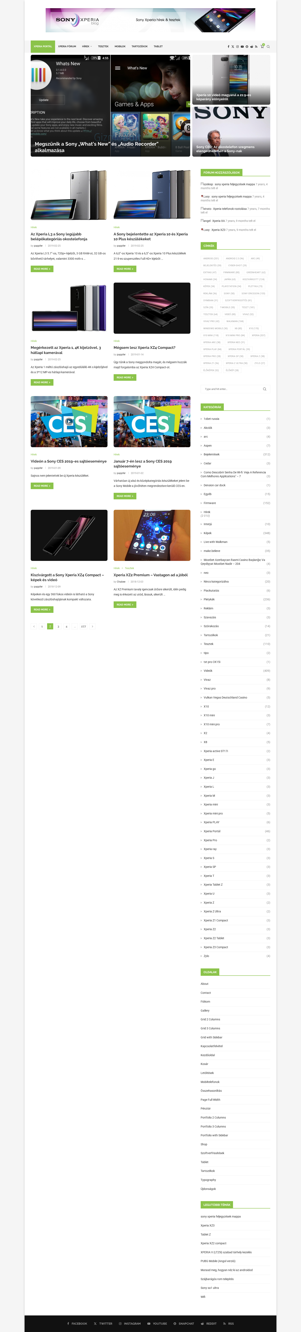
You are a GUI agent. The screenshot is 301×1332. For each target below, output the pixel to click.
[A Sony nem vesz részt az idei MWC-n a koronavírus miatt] (110, 106)
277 (83, 626)
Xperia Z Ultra (237, 363)
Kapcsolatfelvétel (212, 1046)
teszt (248, 307)
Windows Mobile (215, 328)
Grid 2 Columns (210, 1019)
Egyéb (237, 494)
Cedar (237, 463)
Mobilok (120, 46)
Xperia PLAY (237, 822)
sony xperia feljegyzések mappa (235, 184)
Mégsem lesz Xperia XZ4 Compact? (144, 347)
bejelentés (212, 265)
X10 (254, 328)
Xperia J (237, 777)
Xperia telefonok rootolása (230, 208)
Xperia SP (235, 356)
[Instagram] (237, 47)
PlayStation (231, 286)
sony (229, 293)
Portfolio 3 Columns (213, 1126)
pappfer (38, 245)
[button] (38, 105)
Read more (41, 268)
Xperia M (237, 795)
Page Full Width (210, 1099)
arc (237, 436)
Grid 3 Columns (210, 1028)
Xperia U (237, 893)
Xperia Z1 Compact (237, 920)
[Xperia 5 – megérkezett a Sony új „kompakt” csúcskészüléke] (231, 132)
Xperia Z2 (237, 929)
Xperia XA (218, 220)
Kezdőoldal (208, 1055)
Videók (237, 670)
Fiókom (205, 1001)
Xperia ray (237, 849)
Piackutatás (237, 590)
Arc (255, 258)
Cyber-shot (237, 265)
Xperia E (237, 759)
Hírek (85, 46)
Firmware (231, 272)
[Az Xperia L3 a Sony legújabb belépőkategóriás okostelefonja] (69, 194)
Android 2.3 (235, 258)
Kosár (204, 1064)
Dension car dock (237, 485)
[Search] (268, 47)
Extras (209, 272)
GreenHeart (256, 272)
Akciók (237, 427)
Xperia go (237, 768)
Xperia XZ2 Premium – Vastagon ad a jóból (151, 575)
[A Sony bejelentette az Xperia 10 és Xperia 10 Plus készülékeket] (152, 194)
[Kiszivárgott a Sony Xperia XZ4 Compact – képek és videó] (69, 535)
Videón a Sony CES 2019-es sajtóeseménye (69, 461)
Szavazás (237, 617)
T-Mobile (227, 307)
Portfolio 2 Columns (213, 1117)
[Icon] (69, 421)
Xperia (258, 335)
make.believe (237, 551)
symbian (210, 300)
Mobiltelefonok (210, 1082)
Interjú (237, 524)
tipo (237, 653)
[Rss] (256, 47)
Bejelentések (237, 454)
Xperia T (237, 875)
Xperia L (237, 786)
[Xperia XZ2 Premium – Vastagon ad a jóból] (152, 535)
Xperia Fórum (67, 46)
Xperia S (237, 858)
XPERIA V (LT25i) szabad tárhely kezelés (226, 1252)
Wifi (203, 1296)
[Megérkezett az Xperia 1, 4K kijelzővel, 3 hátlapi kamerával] (69, 308)
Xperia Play (212, 349)
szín (208, 307)
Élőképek (211, 370)
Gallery (205, 1010)
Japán (230, 279)
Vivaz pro (211, 321)
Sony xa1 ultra (210, 1287)
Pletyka (255, 286)
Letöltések (207, 1073)
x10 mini (211, 335)
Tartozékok (140, 46)
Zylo (260, 363)
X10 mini (237, 715)
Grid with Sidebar (211, 1037)
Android (211, 258)
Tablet (158, 46)
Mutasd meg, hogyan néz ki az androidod (227, 1270)
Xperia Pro (212, 356)
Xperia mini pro (237, 813)
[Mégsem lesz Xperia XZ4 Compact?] (152, 308)
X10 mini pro (235, 335)
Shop (204, 1144)
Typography (208, 1180)
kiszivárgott (254, 279)
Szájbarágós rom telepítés (217, 1279)
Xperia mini (237, 804)
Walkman (235, 321)
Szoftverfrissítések (212, 1153)
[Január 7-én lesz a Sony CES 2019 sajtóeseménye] (152, 421)
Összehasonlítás (211, 1090)
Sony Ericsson (253, 293)
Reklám (210, 293)
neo (237, 572)
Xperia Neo (236, 342)
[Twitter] (232, 47)
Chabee (121, 581)
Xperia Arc (212, 342)
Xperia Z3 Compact (237, 947)
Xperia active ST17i (237, 751)
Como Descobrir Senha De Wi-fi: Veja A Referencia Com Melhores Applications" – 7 (235, 474)
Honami (210, 279)
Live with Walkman (237, 542)
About (204, 983)
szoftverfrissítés (238, 300)
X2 (237, 733)
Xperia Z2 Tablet (237, 938)
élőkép (232, 370)
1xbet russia (237, 418)
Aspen (237, 445)
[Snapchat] (247, 47)
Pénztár (206, 1108)
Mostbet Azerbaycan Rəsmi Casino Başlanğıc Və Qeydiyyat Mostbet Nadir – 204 (235, 562)
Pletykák (237, 599)
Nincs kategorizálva (237, 581)
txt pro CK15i (237, 662)
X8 (238, 328)
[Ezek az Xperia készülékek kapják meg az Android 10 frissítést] (231, 80)
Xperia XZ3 (218, 229)
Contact (206, 992)
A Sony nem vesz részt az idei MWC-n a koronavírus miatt (101, 150)
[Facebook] (228, 47)
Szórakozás (237, 626)
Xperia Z (257, 356)
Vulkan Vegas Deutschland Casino (237, 697)
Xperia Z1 (211, 363)
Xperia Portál (43, 46)
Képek (209, 286)
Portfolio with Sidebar (214, 1135)
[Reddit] (251, 47)
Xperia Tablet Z (237, 884)
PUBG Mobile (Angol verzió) (218, 1261)
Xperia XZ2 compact (213, 1243)
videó (230, 314)
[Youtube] (242, 47)
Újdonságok (208, 1188)
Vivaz (248, 314)
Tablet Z (206, 1234)
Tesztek (103, 46)
